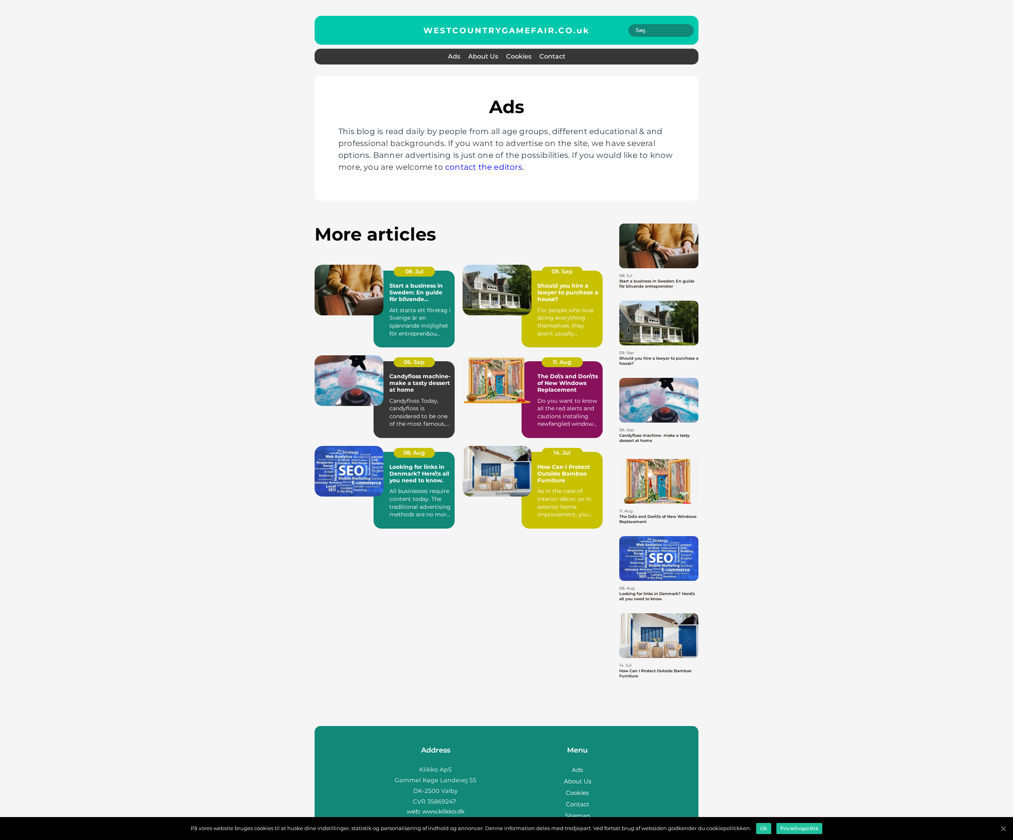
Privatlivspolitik (799, 828)
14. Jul (562, 452)
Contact (552, 56)
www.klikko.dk (443, 811)
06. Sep (414, 362)
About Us (483, 56)
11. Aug (562, 362)
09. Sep (562, 271)
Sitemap (577, 815)
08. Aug (414, 452)
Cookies (518, 56)
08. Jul (414, 271)
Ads (454, 56)
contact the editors (483, 167)
